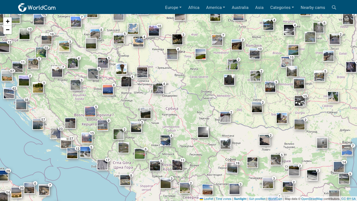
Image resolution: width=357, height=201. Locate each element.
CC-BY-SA (348, 198)
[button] (7, 21)
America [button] (214, 7)
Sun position (257, 198)
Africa (193, 7)
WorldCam (275, 198)
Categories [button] (280, 7)
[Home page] (37, 7)
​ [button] (145, 113)
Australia (240, 7)
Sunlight (240, 199)
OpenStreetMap (312, 198)
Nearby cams (313, 7)
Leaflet (208, 198)
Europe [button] (171, 7)
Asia (259, 7)
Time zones (223, 198)
